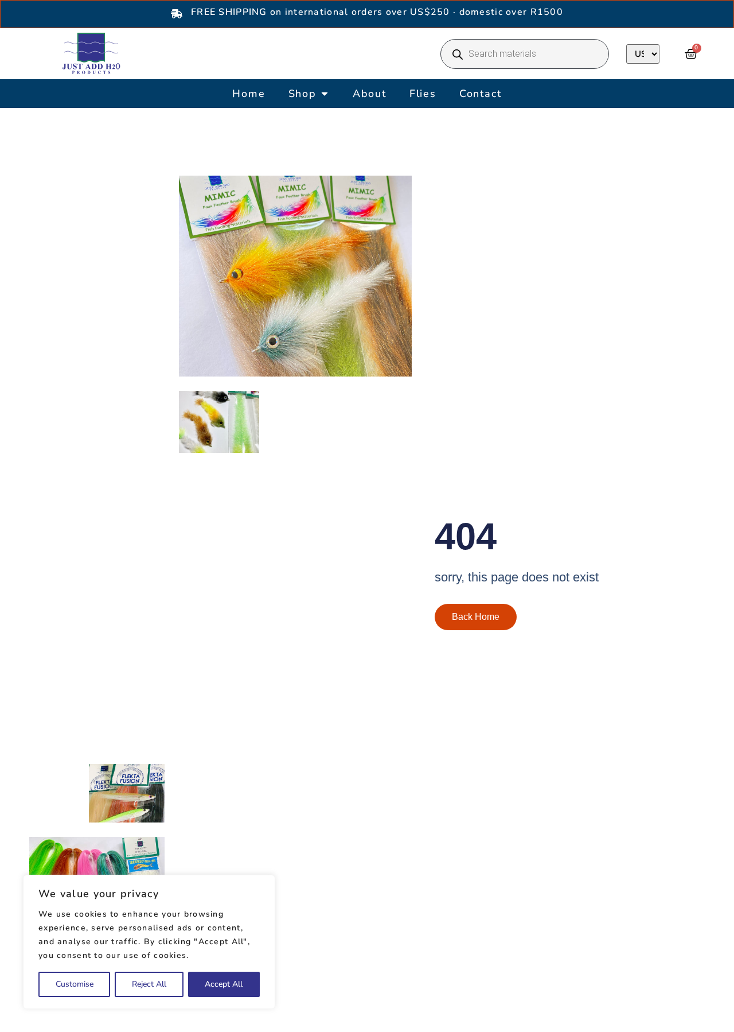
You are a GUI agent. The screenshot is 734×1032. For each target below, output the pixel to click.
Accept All (224, 984)
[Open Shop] (324, 94)
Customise (74, 984)
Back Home (475, 617)
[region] (149, 942)
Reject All (149, 984)
